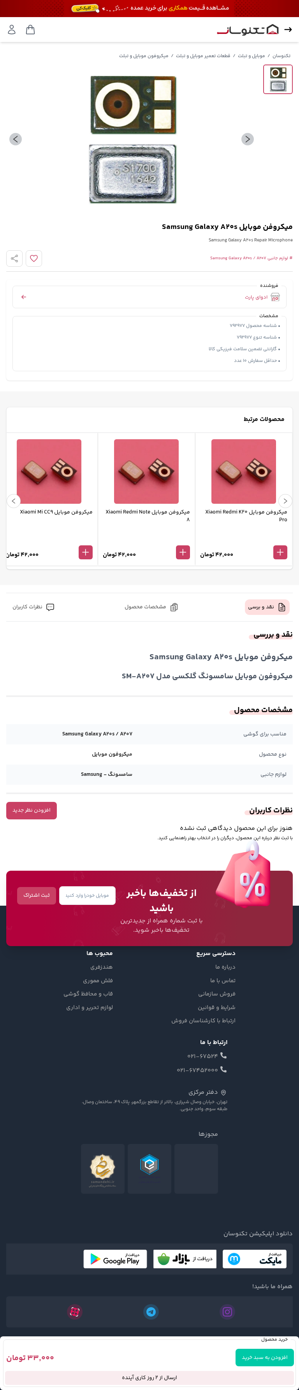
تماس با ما (223, 981)
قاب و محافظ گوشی (88, 994)
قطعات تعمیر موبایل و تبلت (203, 56)
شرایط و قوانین (217, 1008)
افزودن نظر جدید (31, 810)
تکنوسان (281, 56)
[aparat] (75, 1312)
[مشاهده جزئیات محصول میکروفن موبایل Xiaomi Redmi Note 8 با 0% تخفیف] (146, 539)
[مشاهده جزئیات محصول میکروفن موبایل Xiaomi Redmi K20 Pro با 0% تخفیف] (243, 539)
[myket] (255, 1259)
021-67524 (202, 1057)
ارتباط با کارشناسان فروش (203, 1021)
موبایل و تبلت (251, 56)
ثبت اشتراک (36, 895)
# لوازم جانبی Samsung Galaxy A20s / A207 (251, 258)
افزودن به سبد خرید (265, 1357)
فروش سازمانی (217, 994)
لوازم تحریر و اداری (89, 1008)
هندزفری (101, 967)
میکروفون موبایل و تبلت (144, 56)
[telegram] (151, 1312)
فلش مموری (98, 981)
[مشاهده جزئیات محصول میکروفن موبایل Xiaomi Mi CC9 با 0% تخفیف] (49, 539)
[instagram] (227, 1312)
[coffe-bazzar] (184, 1259)
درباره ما (225, 967)
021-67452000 (197, 1071)
